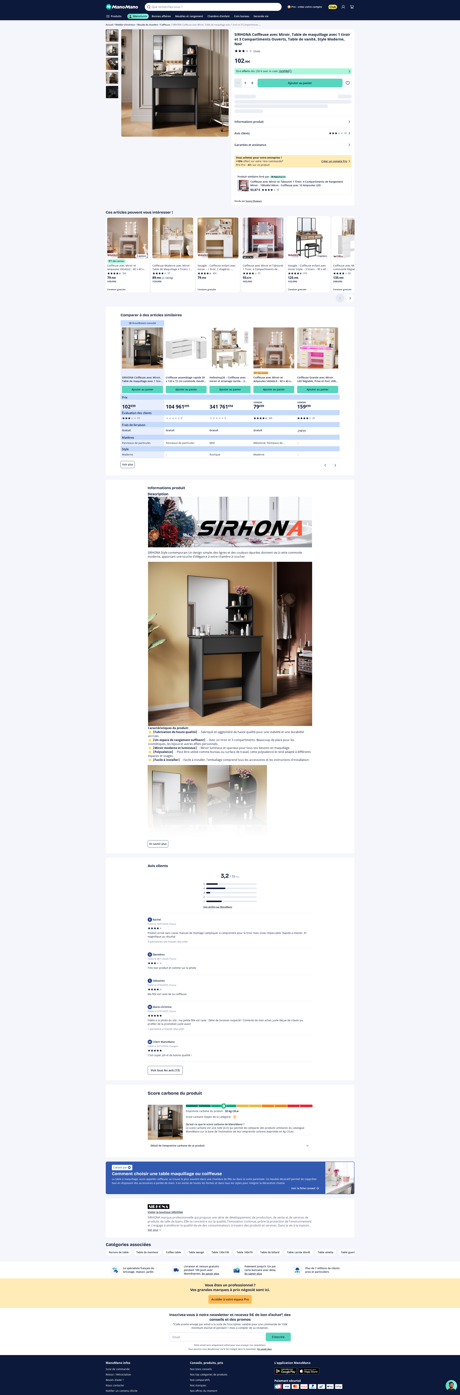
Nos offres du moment (203, 1390)
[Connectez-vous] (343, 7)
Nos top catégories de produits (208, 1374)
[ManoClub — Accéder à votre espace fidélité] (333, 7)
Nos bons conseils (201, 1369)
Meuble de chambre (147, 24)
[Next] (335, 465)
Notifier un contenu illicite (121, 1390)
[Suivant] (350, 298)
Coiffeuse (165, 24)
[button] (293, 183)
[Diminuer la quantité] (238, 83)
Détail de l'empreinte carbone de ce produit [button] (178, 1145)
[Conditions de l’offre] (349, 71)
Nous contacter (115, 1385)
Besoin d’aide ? (115, 1380)
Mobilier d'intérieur (125, 24)
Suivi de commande (118, 1369)
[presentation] (307, 1145)
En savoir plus (264, 1349)
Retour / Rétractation (118, 1374)
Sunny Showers (254, 201)
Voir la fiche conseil (303, 1188)
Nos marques (198, 1385)
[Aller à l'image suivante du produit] (221, 83)
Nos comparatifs (200, 1380)
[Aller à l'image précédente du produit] (128, 83)
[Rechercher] (148, 6)
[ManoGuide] (451, 1386)
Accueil (109, 24)
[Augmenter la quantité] (252, 83)
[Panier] (352, 7)
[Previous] (325, 465)
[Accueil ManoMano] (122, 7)
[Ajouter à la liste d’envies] (347, 83)
